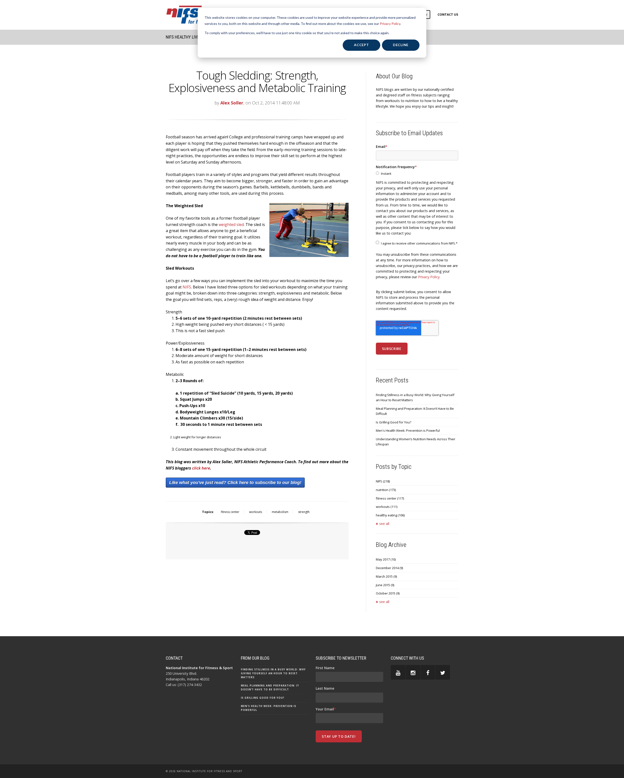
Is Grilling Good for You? (393, 422)
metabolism (280, 512)
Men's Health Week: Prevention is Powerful (408, 430)
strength (304, 512)
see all (384, 523)
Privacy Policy (390, 23)
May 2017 (386, 559)
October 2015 (388, 593)
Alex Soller (231, 103)
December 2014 (389, 568)
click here (201, 468)
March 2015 (386, 576)
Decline (401, 45)
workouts (255, 512)
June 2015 (385, 585)
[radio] (417, 173)
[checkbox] (417, 173)
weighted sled (231, 224)
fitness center (230, 512)
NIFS (187, 287)
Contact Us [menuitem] (448, 14)
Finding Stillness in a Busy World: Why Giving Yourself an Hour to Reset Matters (415, 397)
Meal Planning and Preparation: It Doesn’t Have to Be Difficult (415, 411)
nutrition (386, 490)
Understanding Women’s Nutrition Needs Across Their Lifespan (415, 441)
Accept (361, 45)
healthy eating (390, 515)
